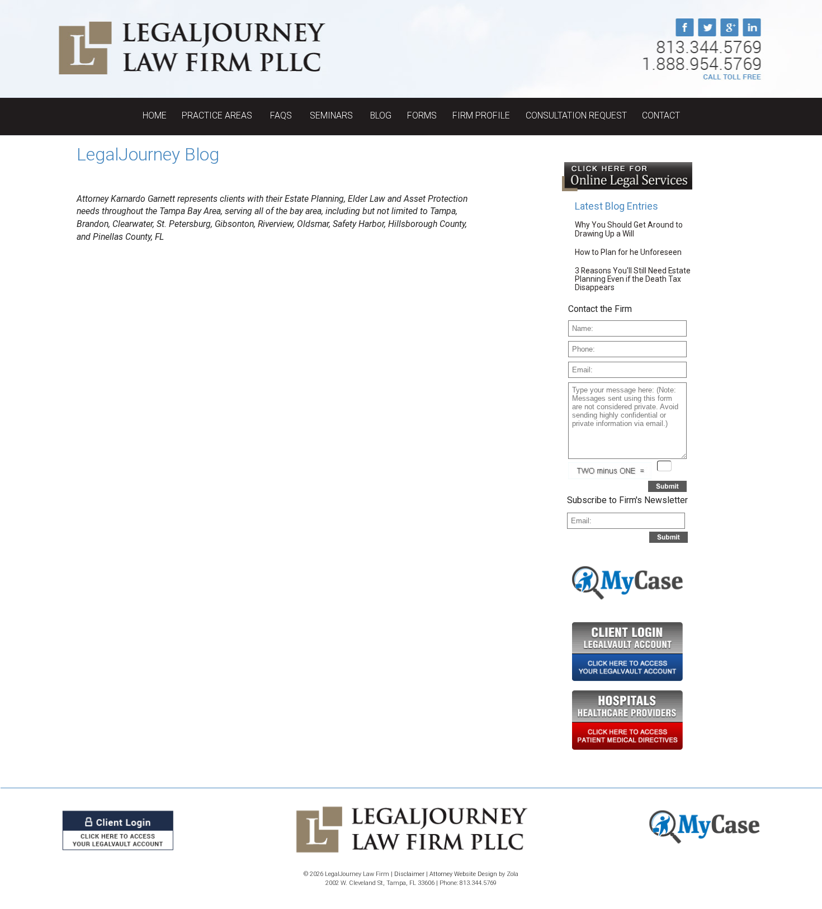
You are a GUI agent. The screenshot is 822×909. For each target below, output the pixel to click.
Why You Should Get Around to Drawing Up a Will (629, 229)
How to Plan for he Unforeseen (628, 252)
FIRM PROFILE (481, 115)
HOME (155, 115)
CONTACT (661, 115)
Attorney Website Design (463, 874)
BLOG (380, 115)
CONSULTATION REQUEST (576, 115)
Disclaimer (409, 874)
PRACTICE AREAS (218, 115)
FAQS (282, 115)
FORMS (422, 115)
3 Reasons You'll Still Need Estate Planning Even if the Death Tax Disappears (633, 279)
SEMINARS (332, 115)
